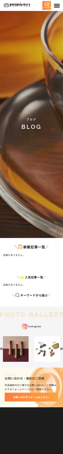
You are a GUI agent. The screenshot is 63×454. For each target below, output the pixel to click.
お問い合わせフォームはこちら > (31, 397)
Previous (1, 348)
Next (61, 348)
